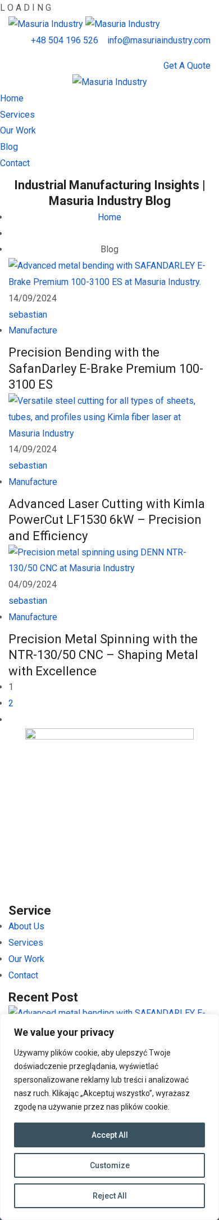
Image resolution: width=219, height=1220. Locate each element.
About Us (26, 926)
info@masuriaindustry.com (159, 40)
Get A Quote (187, 65)
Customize (110, 1165)
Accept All (110, 1134)
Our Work (18, 130)
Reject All (110, 1195)
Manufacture (32, 330)
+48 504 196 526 (64, 40)
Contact (15, 163)
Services (17, 114)
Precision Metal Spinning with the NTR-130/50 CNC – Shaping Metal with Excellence (103, 655)
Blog (9, 146)
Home (12, 98)
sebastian (27, 314)
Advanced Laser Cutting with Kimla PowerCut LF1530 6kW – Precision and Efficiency (106, 520)
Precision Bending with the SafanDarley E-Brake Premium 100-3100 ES (105, 368)
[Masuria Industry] (46, 24)
